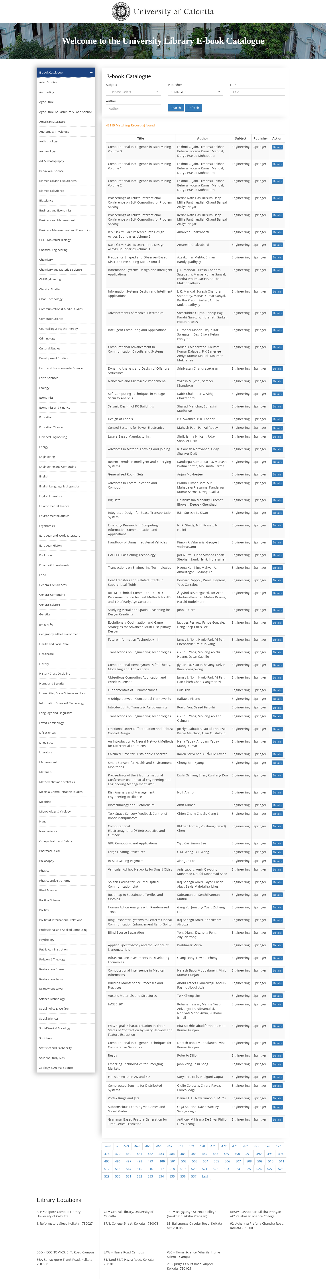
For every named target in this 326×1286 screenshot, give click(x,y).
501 (173, 1161)
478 (107, 1154)
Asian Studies (48, 82)
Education (46, 417)
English (44, 476)
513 (117, 1169)
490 (237, 1154)
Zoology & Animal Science (56, 1068)
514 (128, 1169)
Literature (45, 752)
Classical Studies (50, 289)
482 (150, 1154)
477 (278, 1146)
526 (259, 1169)
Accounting (46, 92)
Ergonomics (47, 526)
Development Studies (53, 358)
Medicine (45, 802)
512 (107, 1169)
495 (107, 1161)
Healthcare (46, 654)
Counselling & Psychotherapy (58, 329)
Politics (44, 910)
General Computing (52, 595)
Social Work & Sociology (55, 1028)
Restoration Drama (51, 969)
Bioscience (46, 200)
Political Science (49, 900)
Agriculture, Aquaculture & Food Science (65, 112)
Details (277, 147)
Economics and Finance (54, 407)
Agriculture (46, 102)
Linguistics (46, 743)
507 (238, 1161)
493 (270, 1154)
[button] (133, 92)
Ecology (44, 388)
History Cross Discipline (54, 673)
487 (204, 1154)
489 (226, 1154)
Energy (43, 447)
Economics (46, 398)
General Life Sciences (53, 585)
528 (280, 1169)
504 (205, 1161)
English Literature (50, 496)
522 (215, 1169)
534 (161, 1176)
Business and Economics (55, 210)
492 (259, 1154)
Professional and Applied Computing (63, 930)
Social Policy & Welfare (54, 1009)
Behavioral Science (51, 171)
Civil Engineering (50, 279)
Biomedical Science (51, 191)
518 (172, 1169)
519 (183, 1169)
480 (128, 1154)
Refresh (193, 108)
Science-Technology (52, 999)
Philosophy (46, 861)
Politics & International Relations (60, 920)
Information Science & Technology (61, 703)
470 (202, 1146)
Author (111, 101)
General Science (49, 605)
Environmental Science (54, 506)
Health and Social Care (54, 644)
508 (249, 1161)
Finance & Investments (54, 565)
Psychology (46, 940)
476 (267, 1146)
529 (107, 1176)
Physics (44, 871)
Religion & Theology (52, 959)
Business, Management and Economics (64, 230)
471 (213, 1146)
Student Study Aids (52, 1058)
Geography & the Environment (59, 634)
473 (235, 1146)
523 (226, 1169)
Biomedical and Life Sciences (58, 181)
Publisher (175, 85)
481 (139, 1154)
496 (117, 1161)
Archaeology (47, 151)
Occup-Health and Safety (55, 841)
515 (139, 1169)
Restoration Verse (51, 989)
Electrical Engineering (53, 437)
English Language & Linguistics (59, 486)
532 (139, 1176)
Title (233, 85)
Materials (45, 772)
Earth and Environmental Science (61, 368)
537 (193, 1176)
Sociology (45, 1038)
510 (270, 1161)
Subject (111, 85)
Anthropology (48, 141)
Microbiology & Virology (55, 811)
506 (227, 1161)
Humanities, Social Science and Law (62, 693)
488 (215, 1154)
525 (248, 1169)
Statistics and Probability (55, 1048)
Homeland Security (52, 683)
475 (256, 1146)
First (107, 1146)
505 (216, 1161)
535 (172, 1176)
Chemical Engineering (53, 250)
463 (126, 1146)
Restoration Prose (51, 979)
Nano (43, 821)
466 (158, 1146)
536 (183, 1176)
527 (270, 1169)
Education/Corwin (51, 427)
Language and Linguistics (55, 713)
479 (117, 1154)
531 (128, 1176)
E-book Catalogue (51, 72)
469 (191, 1146)
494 (280, 1154)
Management (48, 762)
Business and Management (57, 220)
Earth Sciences (48, 378)
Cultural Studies (49, 348)
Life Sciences (47, 733)
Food (42, 575)
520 (193, 1169)
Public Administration (53, 949)
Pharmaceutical (49, 851)
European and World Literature (59, 535)
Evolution (45, 555)
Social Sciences (49, 1018)
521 (204, 1169)
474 (245, 1146)
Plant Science (48, 890)
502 (184, 1161)
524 (237, 1169)
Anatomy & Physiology (54, 132)
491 (248, 1154)
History (44, 664)
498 (139, 1161)
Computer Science (51, 319)
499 (150, 1161)
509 (260, 1161)
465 (148, 1146)
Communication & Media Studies (60, 309)
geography (46, 624)
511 (281, 1161)
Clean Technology (51, 299)
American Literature (52, 122)
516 (150, 1169)
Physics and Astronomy (54, 881)
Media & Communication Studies (60, 792)
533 (150, 1176)
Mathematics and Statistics (57, 782)
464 (137, 1146)
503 (194, 1161)
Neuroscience (48, 831)
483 (161, 1154)
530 (117, 1176)
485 (183, 1154)
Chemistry (46, 260)
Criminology (47, 338)
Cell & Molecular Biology (55, 240)
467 (169, 1146)
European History (51, 545)
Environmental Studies (54, 516)
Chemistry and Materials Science (60, 270)
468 (180, 1146)
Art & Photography (51, 161)
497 (128, 1161)
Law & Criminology (51, 723)
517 (161, 1169)
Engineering (47, 457)
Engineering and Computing (57, 467)
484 (172, 1154)
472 (224, 1146)
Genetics (45, 614)
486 (193, 1154)
